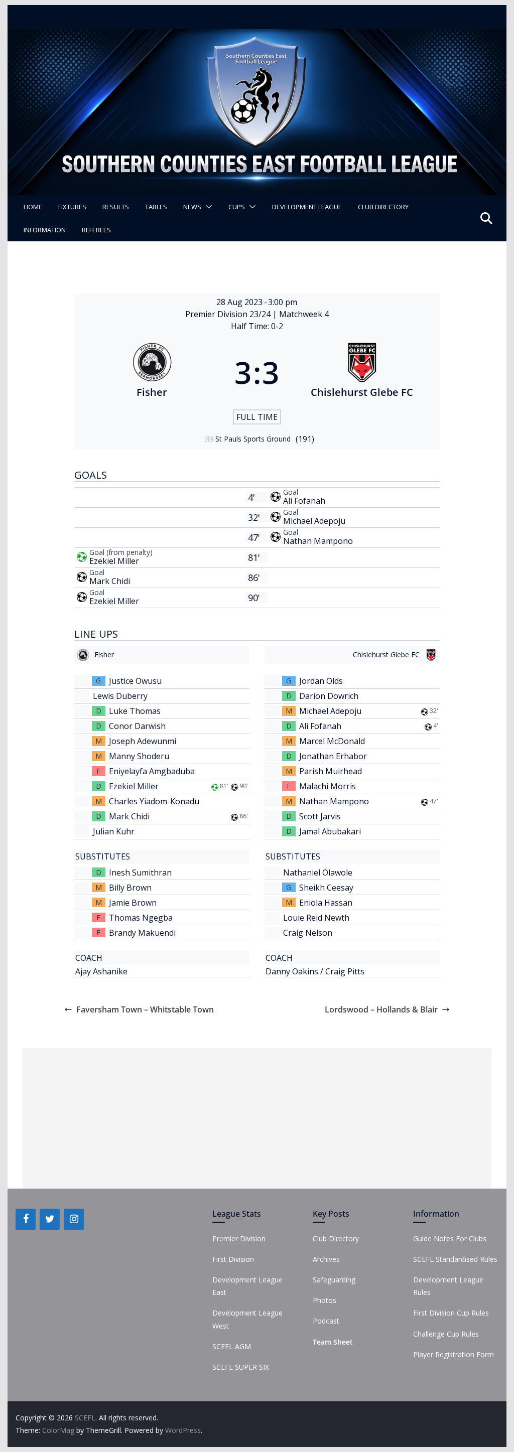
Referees (96, 229)
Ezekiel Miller (114, 560)
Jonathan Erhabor (333, 756)
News (192, 206)
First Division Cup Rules (451, 1313)
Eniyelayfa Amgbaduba (152, 771)
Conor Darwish (137, 726)
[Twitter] (50, 1219)
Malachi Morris (327, 786)
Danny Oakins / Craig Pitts (315, 971)
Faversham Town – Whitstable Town (145, 1009)
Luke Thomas (135, 710)
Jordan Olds (321, 680)
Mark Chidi (109, 581)
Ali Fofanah (304, 500)
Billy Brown (130, 887)
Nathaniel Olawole (317, 872)
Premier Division (239, 1238)
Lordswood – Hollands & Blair (381, 1009)
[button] (206, 206)
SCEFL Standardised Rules (455, 1259)
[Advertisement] (257, 1118)
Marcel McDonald (332, 741)
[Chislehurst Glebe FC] (362, 372)
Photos (324, 1300)
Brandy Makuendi (142, 932)
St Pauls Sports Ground (253, 439)
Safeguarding (334, 1279)
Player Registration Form (453, 1354)
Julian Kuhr (114, 831)
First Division (233, 1259)
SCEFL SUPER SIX (240, 1367)
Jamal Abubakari (330, 831)
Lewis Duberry (120, 695)
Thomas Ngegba (141, 917)
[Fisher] (152, 372)
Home (33, 206)
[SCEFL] (257, 36)
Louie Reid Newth (316, 917)
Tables (156, 206)
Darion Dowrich (328, 695)
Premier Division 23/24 (229, 314)
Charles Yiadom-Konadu (154, 801)
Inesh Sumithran (140, 872)
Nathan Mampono (318, 540)
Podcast (326, 1321)
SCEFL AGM (231, 1346)
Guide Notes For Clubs (449, 1238)
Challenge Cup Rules (446, 1334)
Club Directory (383, 206)
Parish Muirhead (330, 771)
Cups (236, 206)
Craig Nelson (307, 932)
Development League (307, 206)
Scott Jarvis (320, 816)
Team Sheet (333, 1342)
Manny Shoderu (139, 756)
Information (45, 229)
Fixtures (72, 206)
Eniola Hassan (325, 902)
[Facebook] (26, 1219)
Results (115, 206)
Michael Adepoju (314, 520)
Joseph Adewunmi (142, 741)
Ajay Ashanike (101, 971)
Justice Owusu (135, 680)
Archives (326, 1259)
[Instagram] (74, 1219)
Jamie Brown (133, 902)
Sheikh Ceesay (326, 887)
